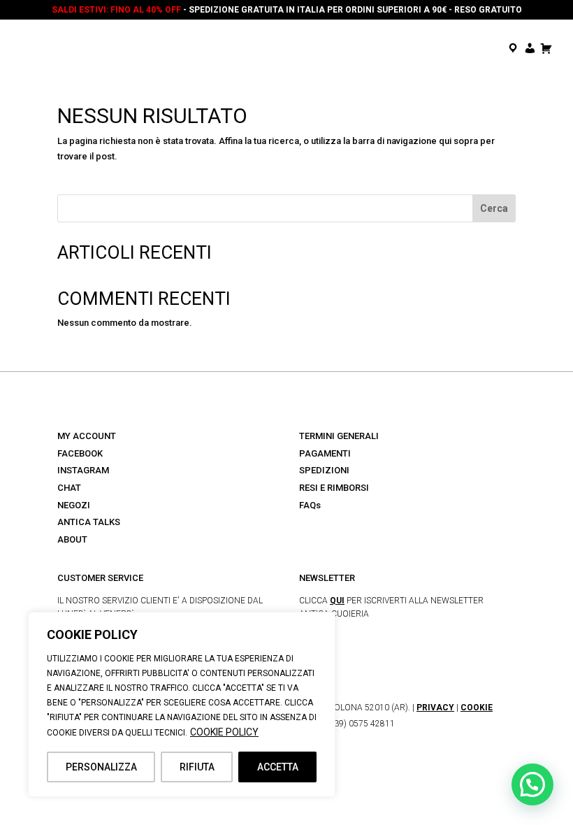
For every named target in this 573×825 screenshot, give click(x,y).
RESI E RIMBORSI (334, 487)
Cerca (494, 208)
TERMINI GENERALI (339, 436)
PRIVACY (435, 707)
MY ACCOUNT (86, 436)
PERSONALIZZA (101, 767)
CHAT (69, 487)
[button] (532, 784)
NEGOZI (73, 505)
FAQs (310, 505)
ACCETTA (277, 767)
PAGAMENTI (325, 453)
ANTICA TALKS (88, 522)
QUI (337, 600)
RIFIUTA (197, 767)
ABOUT (72, 539)
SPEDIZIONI (324, 470)
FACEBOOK (80, 453)
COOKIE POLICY (224, 732)
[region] (181, 704)
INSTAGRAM (83, 470)
